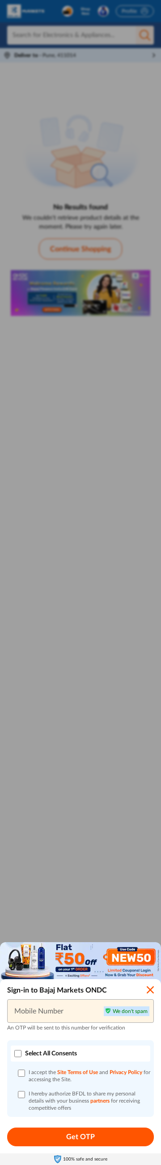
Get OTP (80, 1136)
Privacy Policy (127, 1072)
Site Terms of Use (77, 1072)
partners (100, 1100)
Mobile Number (39, 1010)
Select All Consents (51, 1053)
